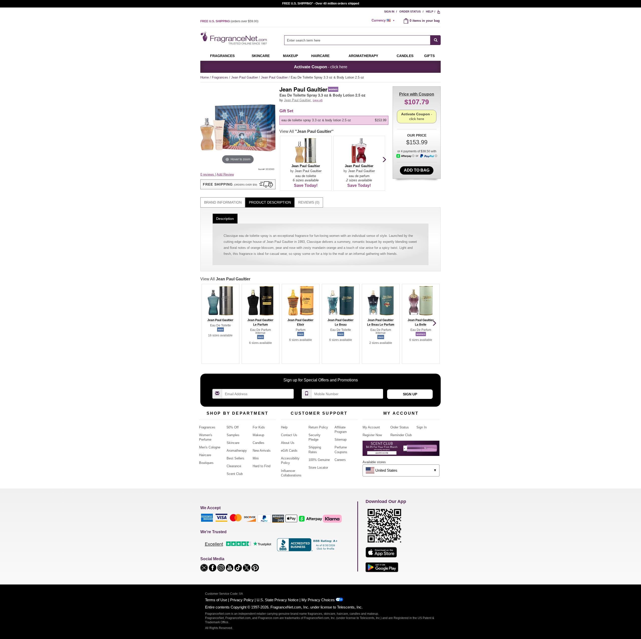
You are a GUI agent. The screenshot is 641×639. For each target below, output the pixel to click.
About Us (287, 443)
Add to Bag (416, 170)
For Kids (259, 427)
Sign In (389, 11)
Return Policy (318, 427)
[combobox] (362, 40)
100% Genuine (319, 460)
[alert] (384, 20)
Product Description (270, 202)
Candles (258, 443)
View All (306, 131)
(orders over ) (229, 21)
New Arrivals (262, 450)
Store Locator (318, 467)
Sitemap (341, 439)
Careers (340, 460)
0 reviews (207, 174)
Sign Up (410, 394)
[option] (333, 120)
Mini (256, 458)
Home (204, 77)
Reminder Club (401, 435)
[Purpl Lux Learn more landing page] (401, 450)
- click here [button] (320, 66)
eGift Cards (289, 450)
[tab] (222, 202)
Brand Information (223, 202)
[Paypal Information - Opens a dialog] (428, 156)
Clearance (234, 466)
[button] (237, 184)
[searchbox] (357, 40)
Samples (233, 435)
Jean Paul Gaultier (245, 77)
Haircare (320, 56)
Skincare (261, 56)
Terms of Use (216, 600)
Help (429, 11)
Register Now (372, 435)
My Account (371, 427)
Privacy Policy (242, 600)
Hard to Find (261, 466)
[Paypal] (264, 518)
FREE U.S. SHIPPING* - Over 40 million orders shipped (320, 3)
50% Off (233, 427)
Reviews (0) (308, 202)
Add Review (225, 174)
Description (225, 219)
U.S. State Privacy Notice (277, 600)
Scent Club (235, 474)
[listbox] (334, 120)
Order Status (410, 11)
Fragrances (222, 56)
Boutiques (206, 463)
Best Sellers (235, 458)
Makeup (290, 56)
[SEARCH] (435, 40)
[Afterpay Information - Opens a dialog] (405, 156)
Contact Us (289, 435)
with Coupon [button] (416, 94)
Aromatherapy (237, 450)
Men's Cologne (209, 447)
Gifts (429, 56)
